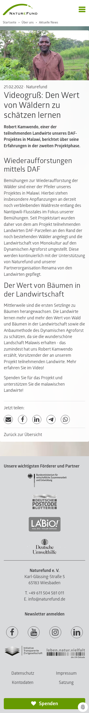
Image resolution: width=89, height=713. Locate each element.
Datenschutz (22, 673)
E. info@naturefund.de (44, 599)
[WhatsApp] (65, 419)
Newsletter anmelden (45, 614)
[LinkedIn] (36, 419)
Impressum (66, 673)
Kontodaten (22, 682)
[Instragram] (55, 632)
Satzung (66, 682)
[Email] (8, 419)
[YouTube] (34, 632)
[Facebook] (22, 419)
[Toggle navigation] (82, 9)
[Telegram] (51, 419)
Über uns (28, 22)
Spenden (48, 704)
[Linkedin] (77, 632)
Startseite (9, 22)
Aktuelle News (48, 22)
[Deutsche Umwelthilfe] (45, 553)
